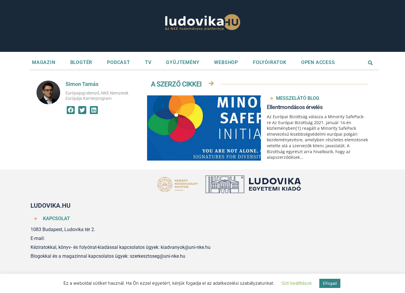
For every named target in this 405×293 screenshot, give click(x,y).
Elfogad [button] (330, 283)
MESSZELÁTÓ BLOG (297, 98)
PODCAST (118, 62)
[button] (71, 110)
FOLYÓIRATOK (269, 62)
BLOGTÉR (81, 62)
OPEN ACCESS (318, 62)
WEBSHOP (226, 62)
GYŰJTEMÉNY (182, 62)
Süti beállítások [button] (296, 283)
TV (148, 62)
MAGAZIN (43, 62)
